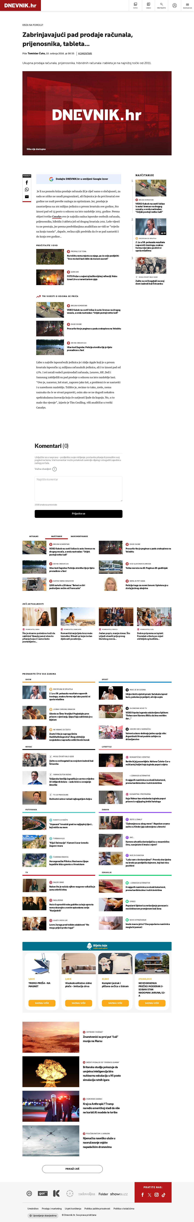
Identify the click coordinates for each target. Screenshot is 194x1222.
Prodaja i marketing (52, 1209)
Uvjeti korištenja (73, 1209)
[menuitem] (174, 5)
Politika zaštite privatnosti (97, 1209)
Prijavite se (78, 513)
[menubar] (174, 5)
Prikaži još (72, 1169)
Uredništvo (32, 1209)
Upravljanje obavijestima (45, 1216)
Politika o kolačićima (124, 1209)
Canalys (57, 216)
